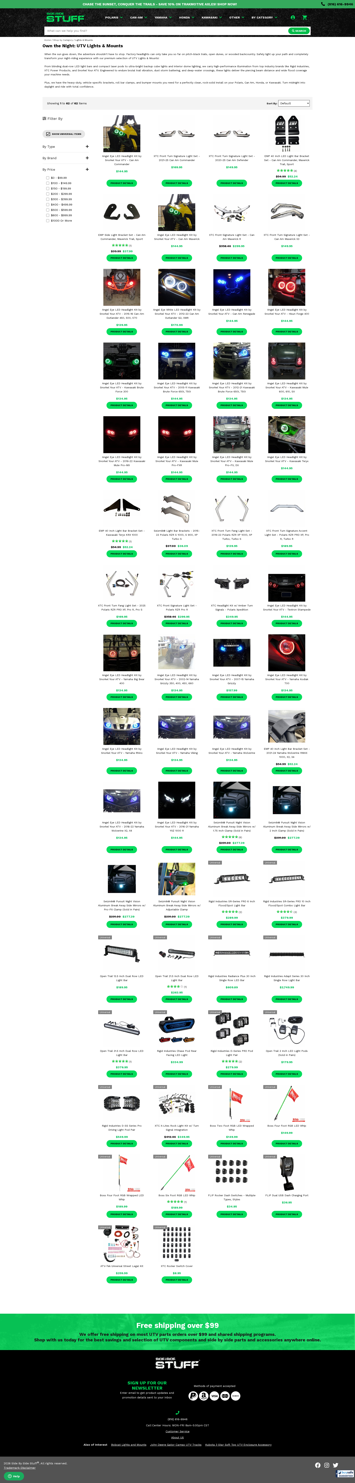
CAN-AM (136, 17)
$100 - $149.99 (61, 183)
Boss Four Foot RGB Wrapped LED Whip (122, 1197)
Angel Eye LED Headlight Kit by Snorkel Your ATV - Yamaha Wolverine (232, 750)
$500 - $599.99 (61, 210)
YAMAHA (161, 17)
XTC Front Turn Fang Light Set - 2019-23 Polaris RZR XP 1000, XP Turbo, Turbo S (232, 534)
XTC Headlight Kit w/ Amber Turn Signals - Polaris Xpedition (232, 607)
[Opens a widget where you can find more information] (14, 1476)
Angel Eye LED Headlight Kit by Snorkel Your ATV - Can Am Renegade (231, 311)
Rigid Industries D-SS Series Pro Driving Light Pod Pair (122, 1127)
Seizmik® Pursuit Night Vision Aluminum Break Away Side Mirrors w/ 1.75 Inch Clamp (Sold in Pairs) (232, 826)
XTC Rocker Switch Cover (177, 1266)
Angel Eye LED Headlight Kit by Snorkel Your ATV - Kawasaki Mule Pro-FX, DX (231, 461)
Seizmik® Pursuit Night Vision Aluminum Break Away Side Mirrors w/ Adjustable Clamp (177, 905)
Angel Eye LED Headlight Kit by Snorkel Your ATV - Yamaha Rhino (122, 750)
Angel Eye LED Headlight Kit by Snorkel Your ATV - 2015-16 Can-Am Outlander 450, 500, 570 (122, 313)
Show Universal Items (66, 134)
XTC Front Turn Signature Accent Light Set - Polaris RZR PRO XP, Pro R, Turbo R (287, 534)
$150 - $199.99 (61, 188)
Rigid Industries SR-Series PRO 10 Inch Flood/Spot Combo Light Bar (286, 903)
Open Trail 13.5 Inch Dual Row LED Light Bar (121, 978)
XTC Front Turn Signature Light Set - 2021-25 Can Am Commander (177, 158)
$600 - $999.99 (61, 215)
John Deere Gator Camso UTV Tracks (176, 1444)
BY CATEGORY (262, 17)
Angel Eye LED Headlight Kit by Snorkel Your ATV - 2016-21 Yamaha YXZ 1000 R (177, 826)
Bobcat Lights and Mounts (128, 1444)
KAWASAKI (209, 17)
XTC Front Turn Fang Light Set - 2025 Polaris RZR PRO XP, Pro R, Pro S (122, 607)
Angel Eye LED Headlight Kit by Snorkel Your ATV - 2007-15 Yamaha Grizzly (232, 679)
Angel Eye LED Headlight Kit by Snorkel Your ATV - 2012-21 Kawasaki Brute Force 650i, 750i (232, 387)
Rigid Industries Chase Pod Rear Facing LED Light (177, 1052)
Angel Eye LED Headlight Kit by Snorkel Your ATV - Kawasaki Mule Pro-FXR (176, 461)
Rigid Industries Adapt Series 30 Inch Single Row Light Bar (287, 978)
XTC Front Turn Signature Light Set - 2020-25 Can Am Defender (232, 158)
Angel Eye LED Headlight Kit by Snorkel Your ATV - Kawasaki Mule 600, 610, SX (287, 387)
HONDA (184, 17)
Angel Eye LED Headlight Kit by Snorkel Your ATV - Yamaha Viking (177, 750)
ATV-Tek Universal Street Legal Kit (121, 1266)
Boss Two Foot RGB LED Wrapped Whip (232, 1127)
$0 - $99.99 (59, 177)
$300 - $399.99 (61, 199)
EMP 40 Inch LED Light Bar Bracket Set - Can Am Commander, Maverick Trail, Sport (286, 160)
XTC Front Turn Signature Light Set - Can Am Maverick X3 (287, 236)
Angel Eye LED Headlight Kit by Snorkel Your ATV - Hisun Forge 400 (287, 311)
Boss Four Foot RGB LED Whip (286, 1125)
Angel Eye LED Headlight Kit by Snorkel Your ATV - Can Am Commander (121, 160)
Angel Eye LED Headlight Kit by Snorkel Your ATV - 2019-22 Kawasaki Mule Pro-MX (122, 461)
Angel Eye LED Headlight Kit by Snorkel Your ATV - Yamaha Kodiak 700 (286, 679)
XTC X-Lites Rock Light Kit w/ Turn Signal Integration (177, 1127)
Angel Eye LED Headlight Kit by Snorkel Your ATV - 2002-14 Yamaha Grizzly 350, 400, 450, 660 (177, 679)
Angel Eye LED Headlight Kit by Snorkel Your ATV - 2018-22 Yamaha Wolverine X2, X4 (122, 826)
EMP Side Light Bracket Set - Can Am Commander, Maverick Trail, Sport (122, 236)
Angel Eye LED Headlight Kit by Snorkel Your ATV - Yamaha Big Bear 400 (121, 679)
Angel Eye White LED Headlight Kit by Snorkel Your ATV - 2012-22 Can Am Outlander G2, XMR (176, 313)
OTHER (234, 17)
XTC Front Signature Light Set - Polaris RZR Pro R (177, 607)
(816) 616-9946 (340, 4)
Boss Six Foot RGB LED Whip (176, 1195)
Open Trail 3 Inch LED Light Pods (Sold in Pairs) (287, 1052)
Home (47, 40)
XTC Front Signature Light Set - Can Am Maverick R (231, 236)
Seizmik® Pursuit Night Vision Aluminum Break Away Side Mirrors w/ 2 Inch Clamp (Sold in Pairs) (287, 826)
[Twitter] (335, 1465)
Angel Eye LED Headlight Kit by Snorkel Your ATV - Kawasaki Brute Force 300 (122, 387)
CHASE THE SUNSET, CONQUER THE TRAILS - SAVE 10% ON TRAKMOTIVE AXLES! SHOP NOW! (160, 4)
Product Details (122, 183)
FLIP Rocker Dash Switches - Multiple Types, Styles (232, 1197)
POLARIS (111, 17)
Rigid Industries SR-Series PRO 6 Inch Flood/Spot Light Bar (232, 903)
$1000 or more (61, 220)
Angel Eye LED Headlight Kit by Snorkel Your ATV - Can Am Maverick (177, 236)
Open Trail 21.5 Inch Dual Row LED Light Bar (177, 978)
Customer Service (178, 1431)
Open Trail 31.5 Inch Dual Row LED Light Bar (121, 1052)
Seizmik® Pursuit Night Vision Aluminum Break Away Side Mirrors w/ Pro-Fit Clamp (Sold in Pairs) (122, 905)
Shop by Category (63, 40)
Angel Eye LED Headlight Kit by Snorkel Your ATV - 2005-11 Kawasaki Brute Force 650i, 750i (177, 387)
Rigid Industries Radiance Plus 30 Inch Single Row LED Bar (232, 978)
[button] (345, 1473)
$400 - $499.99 (61, 204)
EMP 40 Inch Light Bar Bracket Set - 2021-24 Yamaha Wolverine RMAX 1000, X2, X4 (287, 752)
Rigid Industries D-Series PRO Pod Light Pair (232, 1052)
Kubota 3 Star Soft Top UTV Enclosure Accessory (238, 1444)
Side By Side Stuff (25, 1463)
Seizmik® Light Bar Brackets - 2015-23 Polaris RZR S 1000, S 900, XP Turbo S (177, 534)
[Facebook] (317, 1465)
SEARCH (300, 30)
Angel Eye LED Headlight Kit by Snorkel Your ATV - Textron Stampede (287, 607)
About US (177, 1437)
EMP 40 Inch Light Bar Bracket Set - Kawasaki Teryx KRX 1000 (122, 532)
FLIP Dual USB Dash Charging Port (286, 1195)
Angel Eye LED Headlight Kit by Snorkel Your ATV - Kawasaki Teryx (286, 459)
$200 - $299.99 (61, 194)
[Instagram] (326, 1465)
